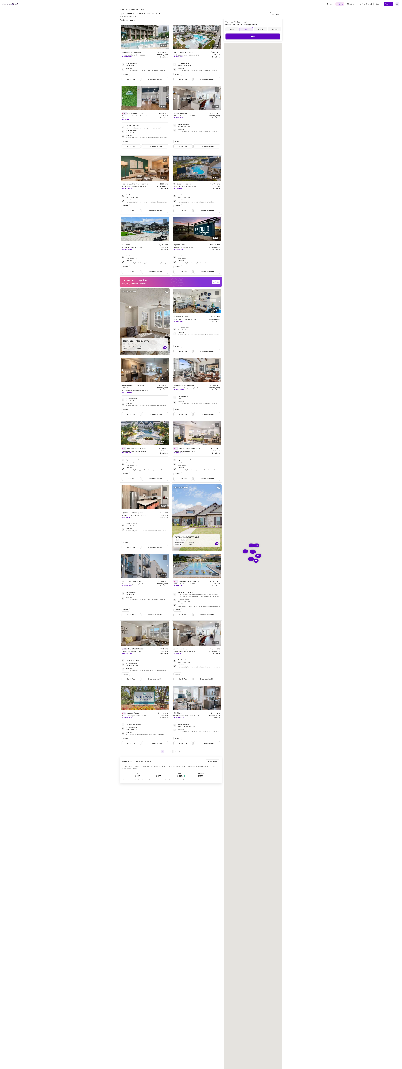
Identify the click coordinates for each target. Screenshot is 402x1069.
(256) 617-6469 (178, 453)
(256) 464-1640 (127, 517)
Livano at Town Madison (131, 52)
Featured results (127, 20)
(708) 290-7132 (126, 453)
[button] (258, 556)
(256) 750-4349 (178, 389)
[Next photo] (167, 37)
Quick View (131, 79)
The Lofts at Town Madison (132, 581)
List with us (367, 4)
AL (127, 9)
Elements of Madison (135, 649)
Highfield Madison (180, 245)
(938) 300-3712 (178, 249)
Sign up (388, 4)
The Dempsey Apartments (183, 52)
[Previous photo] (122, 37)
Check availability (155, 79)
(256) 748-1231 (178, 117)
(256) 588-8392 (178, 321)
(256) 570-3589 (178, 56)
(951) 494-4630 (127, 249)
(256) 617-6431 (126, 119)
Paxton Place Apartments (137, 448)
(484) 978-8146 (127, 653)
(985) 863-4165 (178, 586)
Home (122, 9)
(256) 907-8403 (127, 188)
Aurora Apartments (135, 113)
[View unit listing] (165, 347)
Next (253, 36)
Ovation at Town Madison (183, 385)
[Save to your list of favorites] (165, 28)
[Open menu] (397, 4)
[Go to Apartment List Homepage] (10, 3)
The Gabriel (126, 245)
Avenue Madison (180, 113)
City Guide (212, 762)
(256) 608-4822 (127, 392)
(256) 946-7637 (127, 56)
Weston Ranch (133, 713)
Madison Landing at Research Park (135, 184)
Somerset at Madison (182, 317)
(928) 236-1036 (178, 188)
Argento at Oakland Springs (132, 513)
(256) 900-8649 (127, 585)
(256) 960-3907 (178, 717)
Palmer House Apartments (189, 448)
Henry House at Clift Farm (189, 581)
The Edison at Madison (182, 184)
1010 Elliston (177, 713)
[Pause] (167, 291)
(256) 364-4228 (127, 717)
